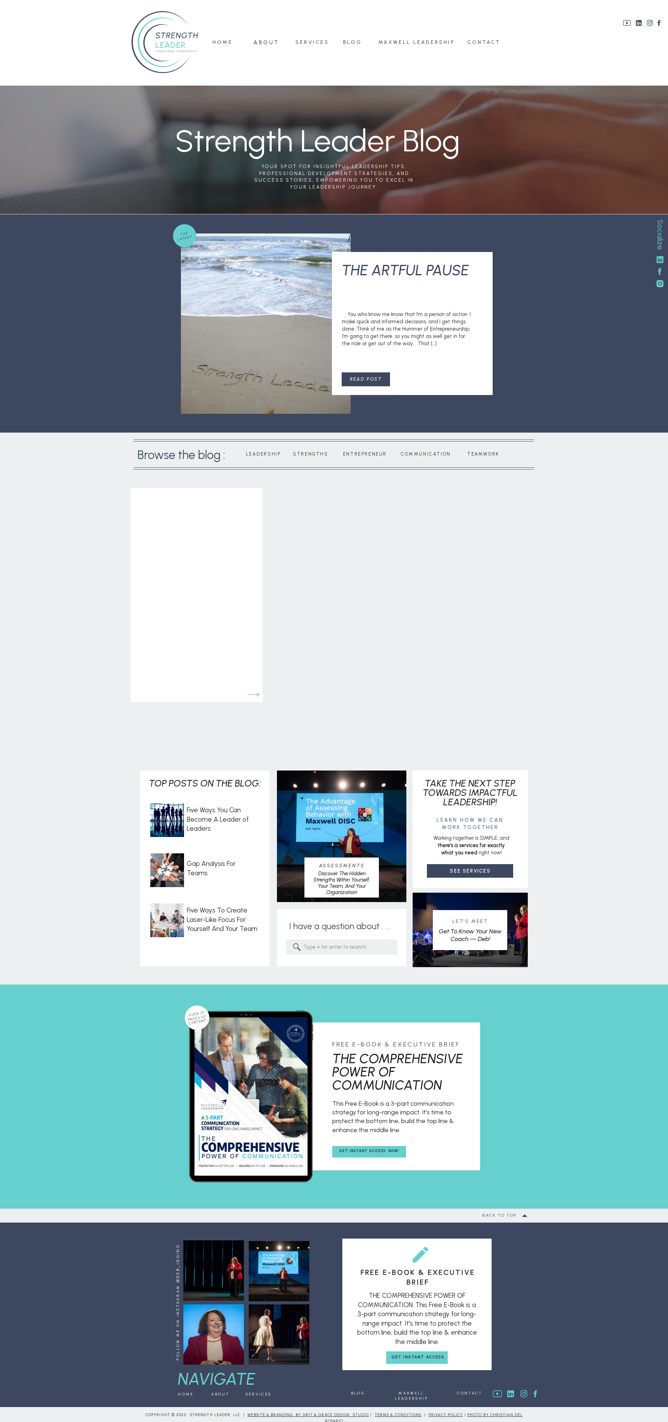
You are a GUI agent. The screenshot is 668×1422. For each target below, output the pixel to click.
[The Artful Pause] (266, 324)
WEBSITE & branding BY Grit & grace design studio (308, 1415)
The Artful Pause (405, 270)
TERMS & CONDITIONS (398, 1415)
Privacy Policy (446, 1415)
